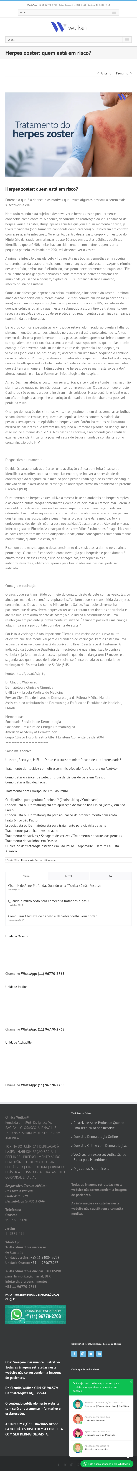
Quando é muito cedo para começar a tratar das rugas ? (48, 901)
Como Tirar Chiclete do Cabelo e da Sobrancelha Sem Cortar (52, 916)
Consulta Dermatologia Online (95, 1136)
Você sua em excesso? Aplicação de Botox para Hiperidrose (99, 1157)
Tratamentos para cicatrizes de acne (31, 830)
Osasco (11, 851)
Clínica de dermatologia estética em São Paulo (40, 846)
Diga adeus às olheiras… (91, 1168)
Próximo (122, 73)
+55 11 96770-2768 (42, 5)
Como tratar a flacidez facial (26, 782)
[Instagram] (83, 1354)
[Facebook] (74, 1354)
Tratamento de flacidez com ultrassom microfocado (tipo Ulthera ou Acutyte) (61, 768)
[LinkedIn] (99, 1354)
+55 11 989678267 (44, 1263)
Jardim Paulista (108, 846)
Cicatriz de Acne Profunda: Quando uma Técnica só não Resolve (54, 885)
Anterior (107, 73)
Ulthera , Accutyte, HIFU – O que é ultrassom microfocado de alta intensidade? (63, 760)
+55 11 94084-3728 (45, 1257)
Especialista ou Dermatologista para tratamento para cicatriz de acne (55, 825)
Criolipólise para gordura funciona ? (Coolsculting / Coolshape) (51, 800)
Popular (26, 876)
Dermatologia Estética (31, 860)
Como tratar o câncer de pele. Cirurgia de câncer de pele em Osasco (55, 777)
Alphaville (85, 846)
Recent (68, 876)
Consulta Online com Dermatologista (100, 1145)
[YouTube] (91, 1354)
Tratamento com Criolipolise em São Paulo (36, 791)
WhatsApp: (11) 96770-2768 (43, 973)
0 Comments (50, 860)
